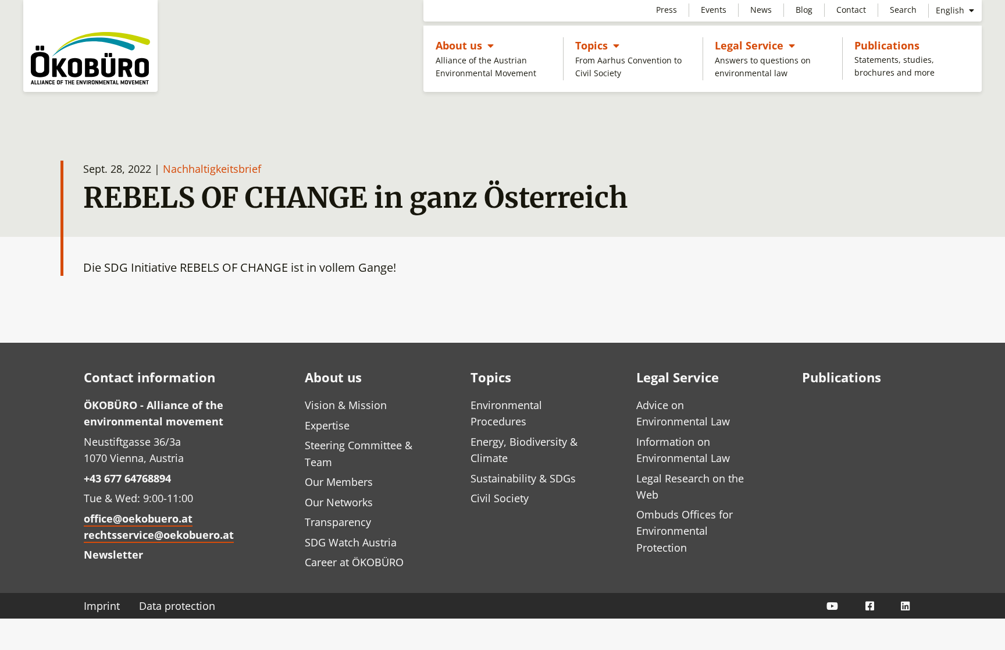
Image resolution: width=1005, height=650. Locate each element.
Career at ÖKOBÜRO (354, 562)
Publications (887, 45)
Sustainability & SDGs (523, 478)
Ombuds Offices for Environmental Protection (684, 530)
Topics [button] (597, 45)
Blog (804, 9)
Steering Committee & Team (358, 453)
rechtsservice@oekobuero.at (159, 535)
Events (713, 9)
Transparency (338, 522)
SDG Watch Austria (351, 542)
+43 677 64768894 (127, 478)
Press (666, 9)
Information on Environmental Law (683, 450)
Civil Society (500, 498)
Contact (851, 9)
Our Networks (339, 502)
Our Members (339, 482)
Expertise (327, 425)
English (951, 10)
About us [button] (465, 45)
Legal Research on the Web (690, 486)
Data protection (177, 606)
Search (903, 9)
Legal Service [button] (755, 45)
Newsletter (113, 555)
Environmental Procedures (506, 413)
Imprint (102, 606)
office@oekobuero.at (138, 518)
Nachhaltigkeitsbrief (212, 169)
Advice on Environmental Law (683, 413)
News (761, 9)
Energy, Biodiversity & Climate (524, 450)
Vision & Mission (346, 405)
